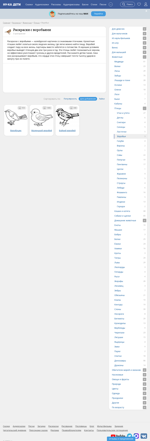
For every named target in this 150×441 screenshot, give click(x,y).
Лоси (116, 94)
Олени (117, 89)
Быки (117, 99)
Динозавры (120, 360)
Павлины (121, 197)
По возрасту (118, 407)
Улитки (118, 356)
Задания (119, 426)
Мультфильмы (104, 426)
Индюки (121, 201)
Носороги (119, 313)
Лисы (117, 71)
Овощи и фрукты (120, 379)
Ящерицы (119, 342)
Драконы (118, 365)
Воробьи (121, 136)
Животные (117, 56)
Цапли (120, 169)
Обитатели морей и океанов (126, 370)
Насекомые (117, 374)
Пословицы (81, 426)
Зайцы (117, 75)
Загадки (41, 426)
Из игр (115, 42)
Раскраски (53, 426)
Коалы (117, 299)
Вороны (121, 145)
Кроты (117, 253)
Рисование (67, 426)
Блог (92, 426)
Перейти (98, 13)
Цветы (115, 388)
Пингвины (122, 164)
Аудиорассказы (71, 4)
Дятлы (120, 117)
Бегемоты (119, 318)
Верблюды (119, 328)
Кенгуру (118, 304)
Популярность (70, 98)
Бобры (117, 234)
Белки (117, 239)
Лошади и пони (122, 80)
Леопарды (119, 267)
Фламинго (122, 192)
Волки (117, 66)
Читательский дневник (14, 430)
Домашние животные (125, 220)
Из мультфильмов (121, 38)
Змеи (117, 346)
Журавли (121, 173)
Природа (116, 384)
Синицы (121, 127)
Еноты (117, 225)
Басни (85, 4)
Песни (103, 4)
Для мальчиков (119, 33)
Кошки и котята (122, 211)
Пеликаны (122, 178)
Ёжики (117, 243)
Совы (119, 155)
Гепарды (118, 271)
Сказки (29, 4)
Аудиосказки (42, 4)
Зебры (117, 290)
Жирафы (118, 281)
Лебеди (120, 187)
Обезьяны (119, 295)
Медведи (118, 61)
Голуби (120, 141)
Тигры (117, 257)
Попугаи (121, 159)
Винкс (115, 47)
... (111, 4)
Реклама (55, 430)
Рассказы (56, 4)
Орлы (120, 150)
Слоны (117, 309)
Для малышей (119, 52)
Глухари (121, 206)
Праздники (117, 398)
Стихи (94, 4)
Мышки (118, 229)
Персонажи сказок (38, 430)
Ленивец (118, 285)
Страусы (121, 183)
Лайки (102, 98)
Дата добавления (88, 98)
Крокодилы (120, 323)
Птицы (117, 108)
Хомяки (118, 248)
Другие (115, 402)
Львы (117, 262)
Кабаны (118, 103)
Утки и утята (123, 113)
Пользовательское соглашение (112, 430)
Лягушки (118, 337)
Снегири (121, 122)
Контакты (89, 430)
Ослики (118, 85)
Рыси (117, 276)
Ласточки (121, 131)
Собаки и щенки (122, 215)
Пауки (117, 351)
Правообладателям (71, 430)
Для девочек (118, 28)
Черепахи (119, 332)
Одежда (116, 393)
